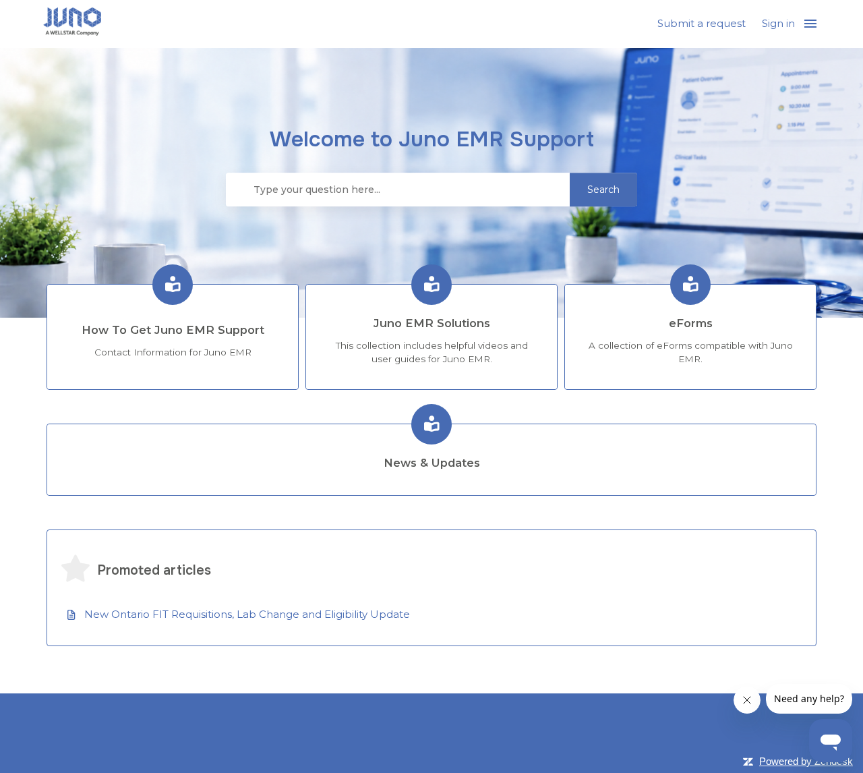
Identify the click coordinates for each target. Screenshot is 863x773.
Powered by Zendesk (806, 761)
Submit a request (701, 23)
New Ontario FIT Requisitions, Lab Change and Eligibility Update (247, 614)
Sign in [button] (778, 23)
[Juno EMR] (72, 23)
